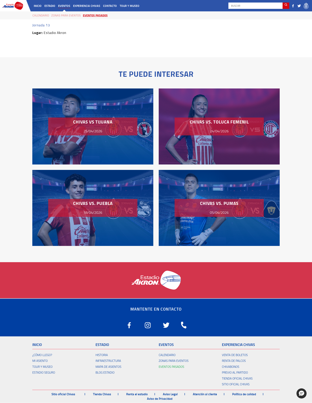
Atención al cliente (205, 394)
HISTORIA (102, 355)
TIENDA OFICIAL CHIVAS (237, 378)
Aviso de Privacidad (159, 398)
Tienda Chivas (102, 394)
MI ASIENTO (40, 361)
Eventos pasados (95, 15)
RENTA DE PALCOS (234, 361)
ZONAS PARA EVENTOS (173, 361)
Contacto (110, 6)
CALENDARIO (167, 355)
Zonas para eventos (66, 15)
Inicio (38, 6)
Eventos (64, 6)
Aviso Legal (170, 394)
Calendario (40, 15)
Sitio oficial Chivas (63, 394)
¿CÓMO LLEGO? (42, 355)
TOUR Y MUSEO (42, 367)
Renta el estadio (137, 394)
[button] (301, 393)
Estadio (49, 6)
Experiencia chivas (86, 6)
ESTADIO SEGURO (43, 372)
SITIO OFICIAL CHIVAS (236, 384)
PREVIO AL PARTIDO (235, 372)
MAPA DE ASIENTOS (108, 367)
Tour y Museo (129, 6)
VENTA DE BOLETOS (235, 355)
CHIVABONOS (230, 367)
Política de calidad (244, 394)
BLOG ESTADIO (105, 372)
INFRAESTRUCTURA (108, 361)
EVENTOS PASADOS (171, 367)
